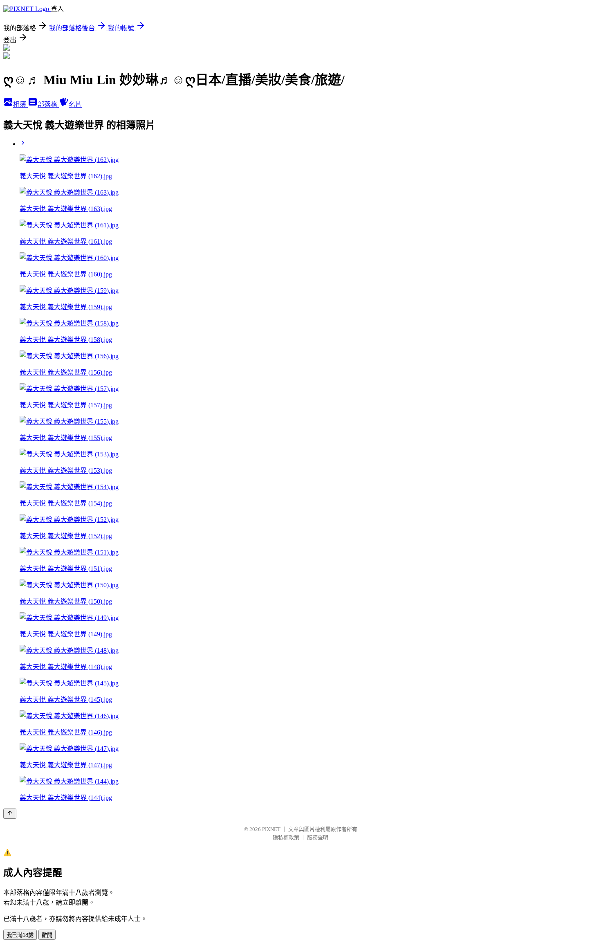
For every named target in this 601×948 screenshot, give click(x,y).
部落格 (48, 104)
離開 (47, 935)
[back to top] (9, 814)
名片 (75, 104)
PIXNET (271, 829)
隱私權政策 (286, 837)
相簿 (20, 104)
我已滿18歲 (20, 935)
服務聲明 (317, 837)
